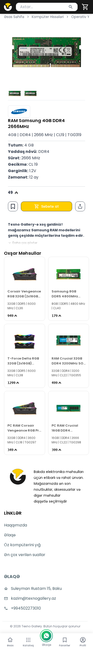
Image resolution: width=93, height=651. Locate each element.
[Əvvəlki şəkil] (15, 52)
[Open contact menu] (46, 636)
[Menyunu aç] (28, 640)
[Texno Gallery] (8, 7)
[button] (85, 7)
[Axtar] (71, 7)
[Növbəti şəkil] (78, 52)
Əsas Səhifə (14, 16)
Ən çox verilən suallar (24, 555)
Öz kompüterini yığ (22, 545)
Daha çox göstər (24, 243)
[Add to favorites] (13, 206)
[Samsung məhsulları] (19, 111)
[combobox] (47, 7)
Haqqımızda (15, 525)
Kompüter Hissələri (48, 16)
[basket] (85, 7)
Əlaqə (10, 535)
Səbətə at (50, 206)
